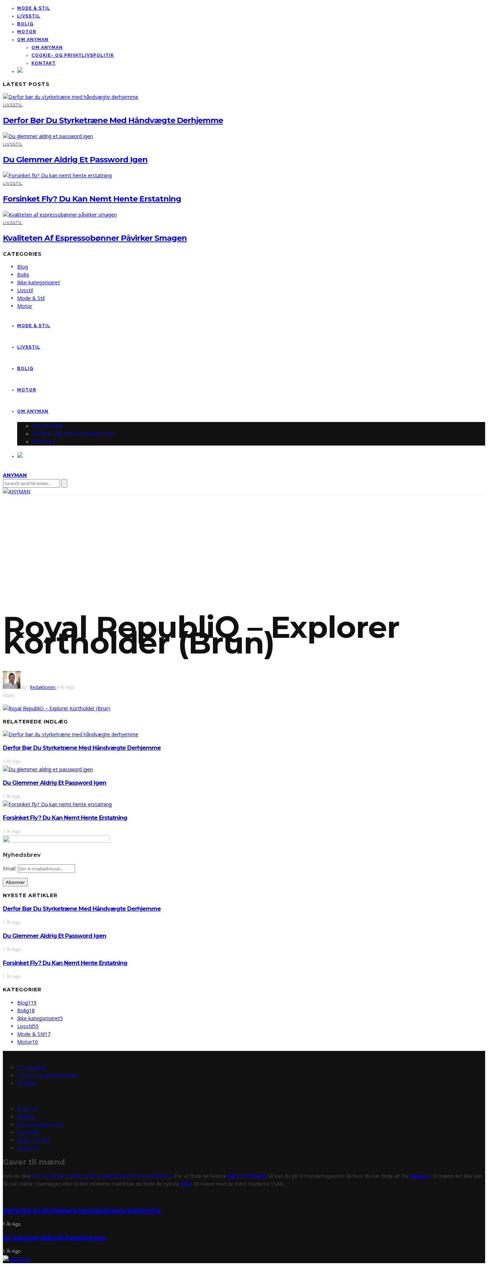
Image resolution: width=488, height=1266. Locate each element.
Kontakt (43, 63)
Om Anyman (33, 39)
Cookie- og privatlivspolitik (72, 55)
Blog (22, 266)
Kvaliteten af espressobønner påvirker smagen (95, 238)
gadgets (420, 1176)
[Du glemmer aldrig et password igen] (48, 136)
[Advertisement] (244, 549)
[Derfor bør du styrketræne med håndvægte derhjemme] (70, 96)
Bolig (25, 23)
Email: (10, 868)
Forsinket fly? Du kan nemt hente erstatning (92, 199)
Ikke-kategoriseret (38, 282)
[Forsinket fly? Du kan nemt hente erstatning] (57, 175)
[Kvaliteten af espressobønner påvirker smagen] (60, 214)
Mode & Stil (33, 8)
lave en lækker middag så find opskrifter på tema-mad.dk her (101, 1176)
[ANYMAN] (16, 1259)
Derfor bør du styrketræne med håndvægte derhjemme (113, 120)
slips (186, 1183)
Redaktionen (43, 687)
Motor (26, 31)
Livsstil (28, 16)
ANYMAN (15, 475)
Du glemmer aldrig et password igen (75, 159)
